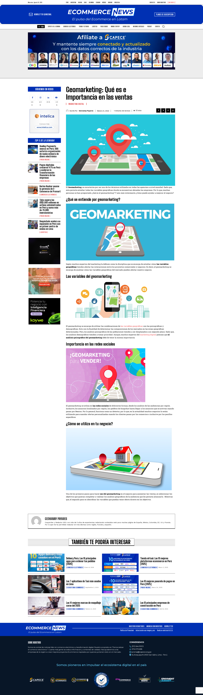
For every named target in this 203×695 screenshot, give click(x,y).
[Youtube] (56, 97)
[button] (163, 26)
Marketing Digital (76, 104)
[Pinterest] (168, 110)
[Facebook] (32, 97)
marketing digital (148, 334)
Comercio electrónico (48, 195)
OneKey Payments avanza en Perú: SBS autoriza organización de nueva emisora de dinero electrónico (50, 151)
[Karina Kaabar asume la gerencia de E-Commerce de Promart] (33, 189)
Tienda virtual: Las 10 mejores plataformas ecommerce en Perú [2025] (156, 561)
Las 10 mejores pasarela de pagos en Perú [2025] (157, 582)
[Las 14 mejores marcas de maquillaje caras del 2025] (46, 606)
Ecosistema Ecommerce (75, 587)
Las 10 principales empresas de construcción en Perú (155, 604)
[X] (163, 110)
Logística (43, 232)
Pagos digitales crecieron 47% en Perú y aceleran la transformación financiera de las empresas (50, 171)
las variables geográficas (132, 326)
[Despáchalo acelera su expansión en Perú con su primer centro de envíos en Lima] (33, 224)
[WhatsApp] (173, 110)
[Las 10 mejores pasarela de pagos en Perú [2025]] (120, 584)
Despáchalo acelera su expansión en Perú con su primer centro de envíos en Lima (50, 225)
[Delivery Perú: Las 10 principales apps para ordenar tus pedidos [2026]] (46, 563)
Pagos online (44, 159)
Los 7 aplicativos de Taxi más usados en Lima (83, 582)
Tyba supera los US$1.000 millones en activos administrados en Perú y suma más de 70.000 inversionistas (50, 206)
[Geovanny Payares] (68, 111)
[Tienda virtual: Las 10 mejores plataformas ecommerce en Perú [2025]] (120, 563)
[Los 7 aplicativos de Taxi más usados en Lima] (46, 584)
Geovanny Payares (86, 111)
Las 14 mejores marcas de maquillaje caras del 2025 (83, 604)
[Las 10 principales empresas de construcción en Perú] (120, 606)
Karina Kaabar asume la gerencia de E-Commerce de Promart (50, 189)
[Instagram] (40, 97)
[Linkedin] (48, 97)
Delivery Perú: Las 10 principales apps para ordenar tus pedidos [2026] (81, 561)
